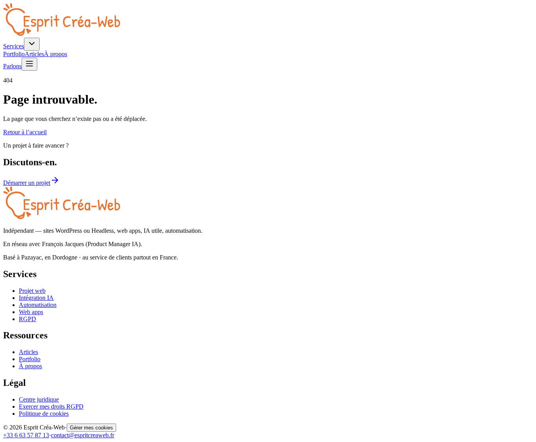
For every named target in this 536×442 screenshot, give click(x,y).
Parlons (12, 66)
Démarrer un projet (26, 182)
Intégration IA (36, 297)
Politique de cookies (44, 413)
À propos (55, 54)
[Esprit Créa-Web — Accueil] (61, 34)
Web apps (31, 312)
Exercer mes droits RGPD (51, 406)
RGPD (27, 319)
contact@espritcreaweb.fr (82, 435)
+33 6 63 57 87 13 (26, 435)
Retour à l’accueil (25, 132)
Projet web (32, 290)
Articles (34, 54)
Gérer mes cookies (91, 428)
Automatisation (38, 304)
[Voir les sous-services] (32, 44)
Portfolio (14, 54)
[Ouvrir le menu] (29, 64)
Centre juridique (39, 399)
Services (13, 46)
